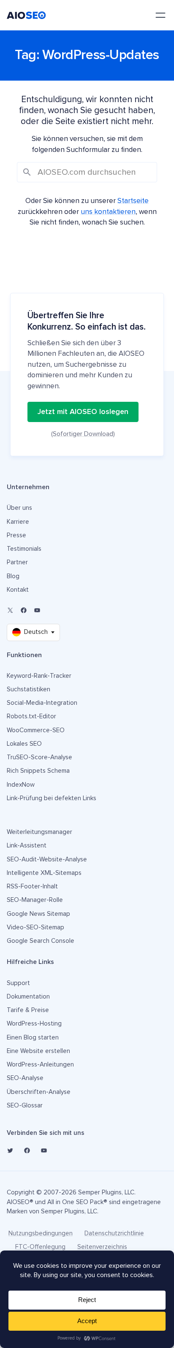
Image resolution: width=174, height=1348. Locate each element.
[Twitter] (10, 1150)
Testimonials (24, 549)
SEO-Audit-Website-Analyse (47, 859)
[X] (10, 610)
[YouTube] (37, 610)
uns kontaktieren (108, 212)
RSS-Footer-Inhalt (32, 886)
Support (18, 983)
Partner (17, 562)
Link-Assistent (26, 845)
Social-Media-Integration (42, 703)
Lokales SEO (24, 744)
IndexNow (21, 785)
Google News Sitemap (38, 914)
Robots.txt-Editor (31, 716)
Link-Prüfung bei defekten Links (51, 798)
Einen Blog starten (33, 1037)
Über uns (19, 508)
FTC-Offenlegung (40, 1247)
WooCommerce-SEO (36, 730)
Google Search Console (40, 941)
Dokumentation (28, 996)
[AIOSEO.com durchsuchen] (87, 172)
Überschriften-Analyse (39, 1092)
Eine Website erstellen (38, 1051)
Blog (13, 576)
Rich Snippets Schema (38, 771)
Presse (16, 535)
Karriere (18, 522)
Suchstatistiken (28, 689)
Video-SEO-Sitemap (35, 927)
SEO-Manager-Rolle (35, 900)
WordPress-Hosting (34, 1023)
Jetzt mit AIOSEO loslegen (83, 412)
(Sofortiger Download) (83, 433)
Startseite (133, 201)
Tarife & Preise (28, 1010)
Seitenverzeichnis (102, 1247)
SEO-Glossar (25, 1105)
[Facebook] (23, 610)
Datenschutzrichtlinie (114, 1233)
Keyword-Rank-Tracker (39, 676)
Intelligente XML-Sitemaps (44, 873)
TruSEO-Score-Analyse (39, 757)
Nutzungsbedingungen (40, 1233)
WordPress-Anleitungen (40, 1064)
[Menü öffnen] (160, 15)
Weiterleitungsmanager (39, 832)
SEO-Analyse (25, 1078)
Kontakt (18, 590)
